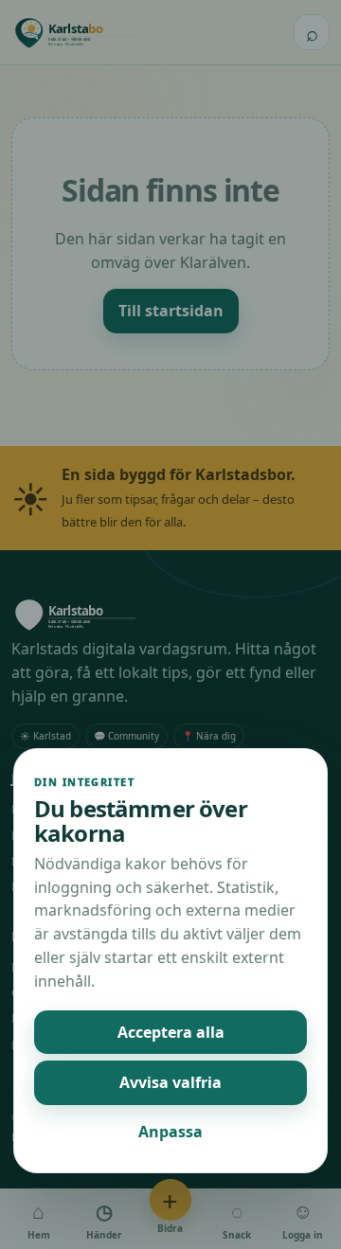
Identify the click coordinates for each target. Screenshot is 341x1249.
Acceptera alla (170, 1032)
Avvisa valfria (170, 1082)
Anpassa (170, 1131)
